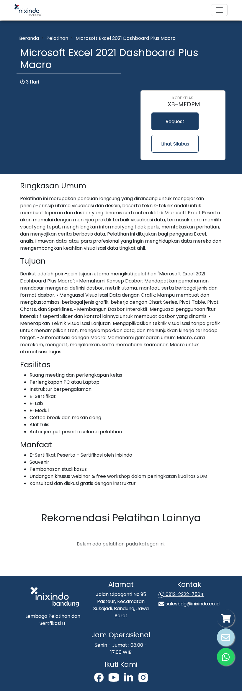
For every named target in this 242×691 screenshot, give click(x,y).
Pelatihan (57, 38)
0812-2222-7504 (184, 594)
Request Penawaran (175, 124)
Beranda (29, 38)
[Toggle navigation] (219, 10)
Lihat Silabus (175, 144)
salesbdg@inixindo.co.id (192, 603)
